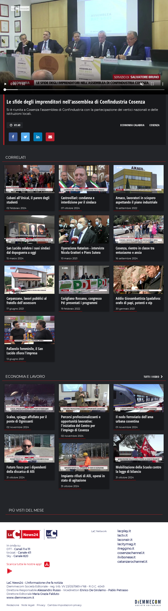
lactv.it (122, 535)
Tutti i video (152, 377)
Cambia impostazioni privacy (64, 605)
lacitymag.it (126, 544)
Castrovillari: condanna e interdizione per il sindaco (78, 200)
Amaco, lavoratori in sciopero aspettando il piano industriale (136, 200)
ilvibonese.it (126, 557)
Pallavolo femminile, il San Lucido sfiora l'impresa (25, 350)
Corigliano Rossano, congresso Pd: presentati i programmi (81, 300)
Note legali (28, 605)
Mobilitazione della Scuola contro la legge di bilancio (138, 469)
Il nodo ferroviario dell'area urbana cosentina (134, 419)
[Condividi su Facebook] (12, 137)
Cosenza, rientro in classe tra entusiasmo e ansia (135, 250)
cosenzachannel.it (131, 553)
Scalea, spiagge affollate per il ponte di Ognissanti (27, 419)
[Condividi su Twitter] (24, 137)
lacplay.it (124, 531)
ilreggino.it (125, 548)
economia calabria (132, 125)
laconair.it (125, 540)
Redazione (13, 605)
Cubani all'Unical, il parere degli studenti (28, 200)
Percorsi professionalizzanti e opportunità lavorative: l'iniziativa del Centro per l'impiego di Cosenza (80, 423)
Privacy (41, 605)
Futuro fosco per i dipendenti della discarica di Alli (26, 469)
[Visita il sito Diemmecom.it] (148, 608)
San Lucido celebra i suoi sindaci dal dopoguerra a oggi (28, 250)
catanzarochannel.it (132, 562)
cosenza (154, 125)
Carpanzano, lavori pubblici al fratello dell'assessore (27, 300)
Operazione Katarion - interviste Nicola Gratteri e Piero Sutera (82, 250)
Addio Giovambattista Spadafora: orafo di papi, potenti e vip (138, 300)
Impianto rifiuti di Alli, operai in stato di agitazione (83, 478)
